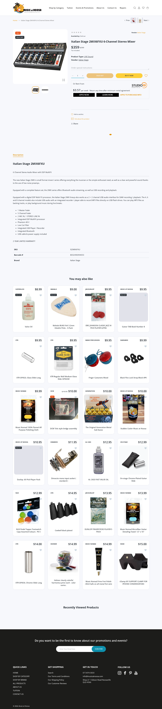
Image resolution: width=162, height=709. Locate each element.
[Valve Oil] (28, 307)
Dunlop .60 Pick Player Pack (28, 479)
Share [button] (75, 123)
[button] (60, 56)
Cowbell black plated (63, 530)
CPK (52, 493)
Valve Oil (28, 326)
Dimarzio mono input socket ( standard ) (63, 479)
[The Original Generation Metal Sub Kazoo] (98, 409)
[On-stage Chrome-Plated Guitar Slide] (133, 460)
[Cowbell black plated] (63, 510)
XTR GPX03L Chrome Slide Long (29, 582)
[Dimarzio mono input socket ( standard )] (63, 460)
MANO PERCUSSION (92, 340)
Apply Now (84, 95)
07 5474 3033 (88, 673)
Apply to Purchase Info (130, 95)
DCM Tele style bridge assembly (63, 428)
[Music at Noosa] (27, 7)
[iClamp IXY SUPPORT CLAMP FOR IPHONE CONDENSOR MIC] (133, 561)
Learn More (107, 95)
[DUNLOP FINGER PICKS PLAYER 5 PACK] (98, 510)
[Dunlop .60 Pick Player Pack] (28, 460)
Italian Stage (141, 33)
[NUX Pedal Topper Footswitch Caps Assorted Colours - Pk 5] (28, 510)
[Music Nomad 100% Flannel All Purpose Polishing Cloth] (28, 409)
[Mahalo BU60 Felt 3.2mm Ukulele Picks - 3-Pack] (63, 307)
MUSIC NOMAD (21, 391)
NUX (17, 493)
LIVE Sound (88, 56)
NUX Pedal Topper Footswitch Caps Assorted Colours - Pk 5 (28, 530)
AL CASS (88, 442)
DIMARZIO (54, 442)
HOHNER (54, 544)
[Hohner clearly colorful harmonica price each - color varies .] (63, 561)
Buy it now (129, 76)
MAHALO (54, 289)
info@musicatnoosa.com (93, 676)
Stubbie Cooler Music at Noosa (133, 428)
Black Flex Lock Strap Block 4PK (133, 377)
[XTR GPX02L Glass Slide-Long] (28, 358)
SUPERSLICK (20, 289)
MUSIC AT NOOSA (126, 289)
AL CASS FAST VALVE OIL (98, 479)
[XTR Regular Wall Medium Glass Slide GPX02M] (63, 358)
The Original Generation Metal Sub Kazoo (98, 428)
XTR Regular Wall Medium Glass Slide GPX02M (63, 377)
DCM (52, 391)
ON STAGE (124, 442)
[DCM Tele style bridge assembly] (63, 409)
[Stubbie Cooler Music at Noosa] (133, 409)
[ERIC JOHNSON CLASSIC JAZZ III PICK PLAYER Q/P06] (98, 307)
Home (15, 20)
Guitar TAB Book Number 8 (133, 326)
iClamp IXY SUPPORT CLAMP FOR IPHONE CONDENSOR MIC (133, 582)
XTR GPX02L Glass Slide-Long (28, 377)
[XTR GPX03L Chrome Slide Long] (28, 561)
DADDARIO (124, 340)
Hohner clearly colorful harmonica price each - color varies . (63, 582)
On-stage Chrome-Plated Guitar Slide (133, 479)
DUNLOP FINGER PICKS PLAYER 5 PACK (98, 530)
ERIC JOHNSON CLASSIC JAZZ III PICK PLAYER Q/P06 (98, 326)
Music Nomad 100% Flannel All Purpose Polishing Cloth (29, 428)
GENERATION (90, 391)
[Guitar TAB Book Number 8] (133, 307)
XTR (17, 340)
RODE (122, 544)
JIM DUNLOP (89, 289)
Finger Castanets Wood (98, 377)
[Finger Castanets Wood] (98, 358)
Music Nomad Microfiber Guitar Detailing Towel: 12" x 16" (133, 530)
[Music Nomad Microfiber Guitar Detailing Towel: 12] (133, 510)
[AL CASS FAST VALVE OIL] (98, 460)
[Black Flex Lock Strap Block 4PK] (133, 358)
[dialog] (134, 8)
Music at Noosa (24, 706)
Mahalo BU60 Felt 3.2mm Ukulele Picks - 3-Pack (63, 326)
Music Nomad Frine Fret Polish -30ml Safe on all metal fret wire (98, 582)
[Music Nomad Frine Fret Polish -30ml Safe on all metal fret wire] (98, 561)
